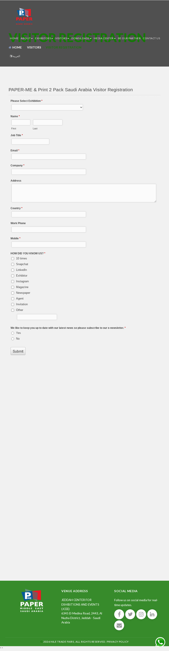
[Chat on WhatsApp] (160, 642)
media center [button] (104, 38)
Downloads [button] (80, 38)
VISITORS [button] (61, 38)
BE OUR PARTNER (129, 38)
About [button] (26, 38)
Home (14, 38)
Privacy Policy (118, 641)
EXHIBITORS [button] (43, 38)
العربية (16, 56)
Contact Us (151, 38)
